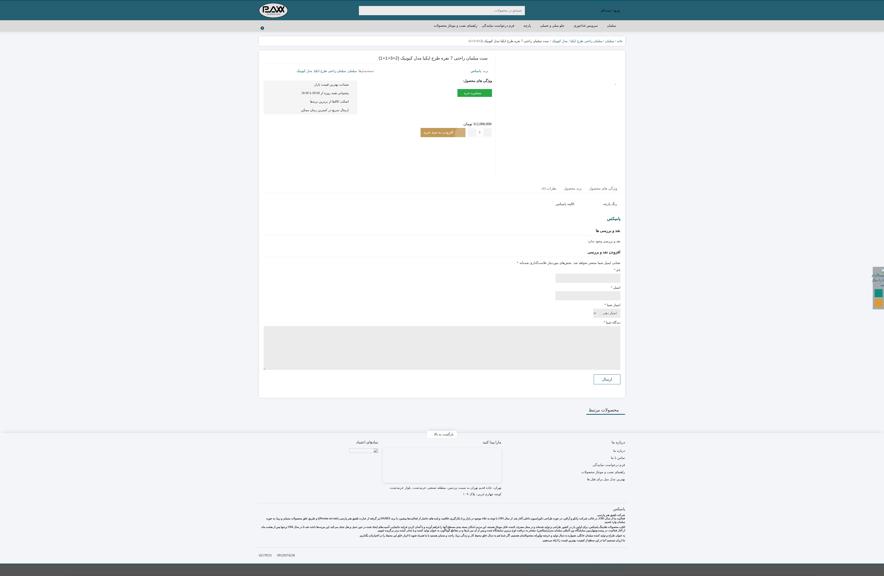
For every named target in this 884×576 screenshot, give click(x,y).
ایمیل (615, 287)
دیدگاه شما (611, 322)
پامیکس (476, 71)
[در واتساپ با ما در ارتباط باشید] (879, 293)
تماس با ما (618, 458)
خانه (620, 41)
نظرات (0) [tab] (549, 188)
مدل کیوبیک (560, 41)
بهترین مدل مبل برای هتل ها (606, 479)
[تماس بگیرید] (879, 303)
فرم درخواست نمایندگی (498, 25)
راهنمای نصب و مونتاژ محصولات (455, 25)
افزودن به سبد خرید (438, 132)
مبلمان (611, 25)
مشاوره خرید (473, 93)
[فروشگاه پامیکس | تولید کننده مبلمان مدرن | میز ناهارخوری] (273, 10)
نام (617, 270)
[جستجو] (363, 10)
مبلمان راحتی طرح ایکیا (586, 41)
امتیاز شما (612, 305)
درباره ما (619, 450)
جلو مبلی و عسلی (551, 25)
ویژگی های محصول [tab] (603, 188)
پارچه (527, 25)
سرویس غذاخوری (585, 25)
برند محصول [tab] (573, 188)
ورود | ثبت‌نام (611, 10)
